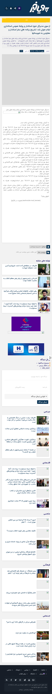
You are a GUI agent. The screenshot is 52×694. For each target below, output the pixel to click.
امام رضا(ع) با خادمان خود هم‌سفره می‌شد (21, 592)
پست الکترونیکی (20, 387)
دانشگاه (32, 674)
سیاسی (26, 670)
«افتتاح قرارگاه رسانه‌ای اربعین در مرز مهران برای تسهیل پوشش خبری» (21, 553)
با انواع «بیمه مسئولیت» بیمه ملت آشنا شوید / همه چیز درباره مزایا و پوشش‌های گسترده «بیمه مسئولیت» (20, 305)
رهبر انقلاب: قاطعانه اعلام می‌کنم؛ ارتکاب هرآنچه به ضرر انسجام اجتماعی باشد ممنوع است (20, 292)
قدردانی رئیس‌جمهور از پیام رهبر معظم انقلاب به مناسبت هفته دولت (20, 279)
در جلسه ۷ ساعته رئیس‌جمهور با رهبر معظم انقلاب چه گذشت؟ (20, 451)
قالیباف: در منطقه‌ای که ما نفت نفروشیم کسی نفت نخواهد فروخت (21, 266)
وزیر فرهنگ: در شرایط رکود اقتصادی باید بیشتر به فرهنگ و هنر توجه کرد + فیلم (21, 572)
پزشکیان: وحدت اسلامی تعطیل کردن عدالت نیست (20, 429)
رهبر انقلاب (22, 674)
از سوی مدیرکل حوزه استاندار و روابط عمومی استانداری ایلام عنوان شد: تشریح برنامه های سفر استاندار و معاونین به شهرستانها (27, 29)
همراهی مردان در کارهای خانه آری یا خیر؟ (21, 622)
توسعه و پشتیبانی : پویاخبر (26, 690)
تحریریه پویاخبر (36, 246)
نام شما (45, 387)
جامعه (43, 670)
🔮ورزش (42, 674)
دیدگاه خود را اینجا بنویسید (39, 376)
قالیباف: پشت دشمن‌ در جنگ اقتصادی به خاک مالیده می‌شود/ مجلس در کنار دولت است (21, 419)
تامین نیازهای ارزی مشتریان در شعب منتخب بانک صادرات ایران (23, 491)
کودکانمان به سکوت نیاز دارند (25, 633)
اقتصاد (35, 670)
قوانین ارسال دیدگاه (38, 396)
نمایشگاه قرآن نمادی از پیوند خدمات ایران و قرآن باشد (20, 542)
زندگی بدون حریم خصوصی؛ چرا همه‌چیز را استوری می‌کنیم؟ (21, 655)
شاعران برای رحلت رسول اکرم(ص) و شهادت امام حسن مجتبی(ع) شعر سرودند (20, 604)
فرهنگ (18, 670)
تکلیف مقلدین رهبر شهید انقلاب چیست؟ (21, 530)
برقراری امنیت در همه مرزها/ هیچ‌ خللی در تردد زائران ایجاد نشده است (21, 644)
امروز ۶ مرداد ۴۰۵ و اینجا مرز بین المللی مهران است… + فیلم (22, 521)
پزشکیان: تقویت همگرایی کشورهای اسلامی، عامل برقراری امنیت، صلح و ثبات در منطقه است (20, 441)
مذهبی (9, 670)
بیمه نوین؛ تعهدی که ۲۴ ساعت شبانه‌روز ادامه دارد (22, 502)
